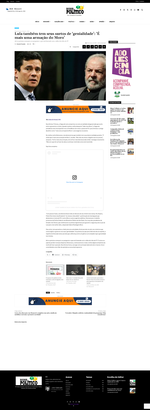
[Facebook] (120, 10)
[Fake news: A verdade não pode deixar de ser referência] (75, 269)
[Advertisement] (126, 179)
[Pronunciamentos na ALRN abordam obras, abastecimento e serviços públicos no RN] (131, 152)
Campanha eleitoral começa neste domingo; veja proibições (117, 131)
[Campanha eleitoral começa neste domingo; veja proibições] (131, 131)
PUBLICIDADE (113, 42)
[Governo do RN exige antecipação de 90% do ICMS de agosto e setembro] (131, 121)
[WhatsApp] (134, 10)
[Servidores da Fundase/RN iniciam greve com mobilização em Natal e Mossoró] (131, 141)
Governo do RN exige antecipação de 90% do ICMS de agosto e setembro (118, 121)
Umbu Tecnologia (74, 404)
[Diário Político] (75, 9)
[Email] (100, 47)
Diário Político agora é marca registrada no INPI (116, 381)
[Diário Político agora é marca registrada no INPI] (132, 382)
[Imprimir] (104, 47)
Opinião (17, 28)
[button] (142, 10)
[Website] (131, 10)
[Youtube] (138, 10)
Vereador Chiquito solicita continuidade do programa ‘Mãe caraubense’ (85, 314)
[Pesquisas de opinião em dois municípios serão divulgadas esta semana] (55, 269)
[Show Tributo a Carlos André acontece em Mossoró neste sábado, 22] (131, 110)
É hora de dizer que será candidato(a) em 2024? (114, 389)
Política (58, 292)
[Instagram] (124, 10)
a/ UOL (59, 119)
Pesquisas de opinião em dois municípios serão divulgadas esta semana (54, 279)
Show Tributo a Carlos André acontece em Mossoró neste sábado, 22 (118, 111)
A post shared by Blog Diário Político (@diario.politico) (74, 207)
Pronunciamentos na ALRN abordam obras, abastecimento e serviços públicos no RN (118, 152)
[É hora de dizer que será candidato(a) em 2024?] (132, 390)
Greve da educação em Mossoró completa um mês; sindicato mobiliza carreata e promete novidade (36, 314)
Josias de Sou (52, 119)
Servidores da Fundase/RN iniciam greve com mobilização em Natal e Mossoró (118, 142)
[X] (127, 10)
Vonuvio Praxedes (21, 44)
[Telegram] (96, 47)
